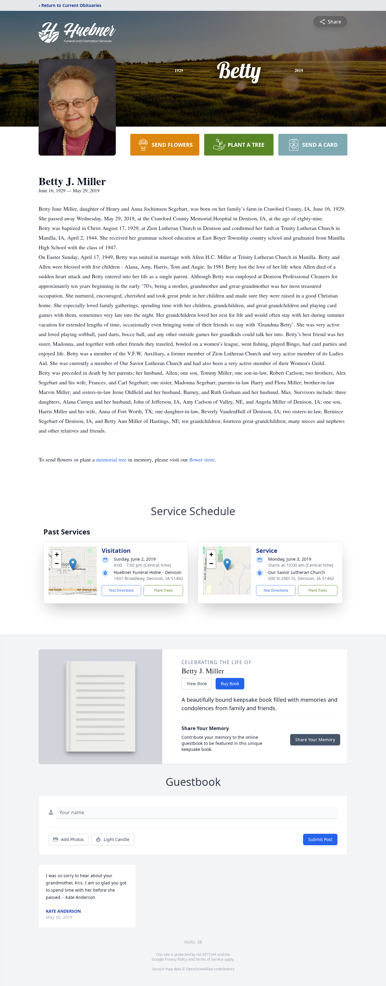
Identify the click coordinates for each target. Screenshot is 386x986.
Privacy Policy (176, 959)
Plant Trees (163, 590)
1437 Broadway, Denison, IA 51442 (148, 578)
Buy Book (230, 683)
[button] (73, 564)
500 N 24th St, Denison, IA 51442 (301, 578)
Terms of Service (209, 959)
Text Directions (121, 590)
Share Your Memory (315, 739)
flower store (202, 459)
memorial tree (111, 459)
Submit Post (320, 839)
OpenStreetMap (199, 969)
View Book (197, 683)
